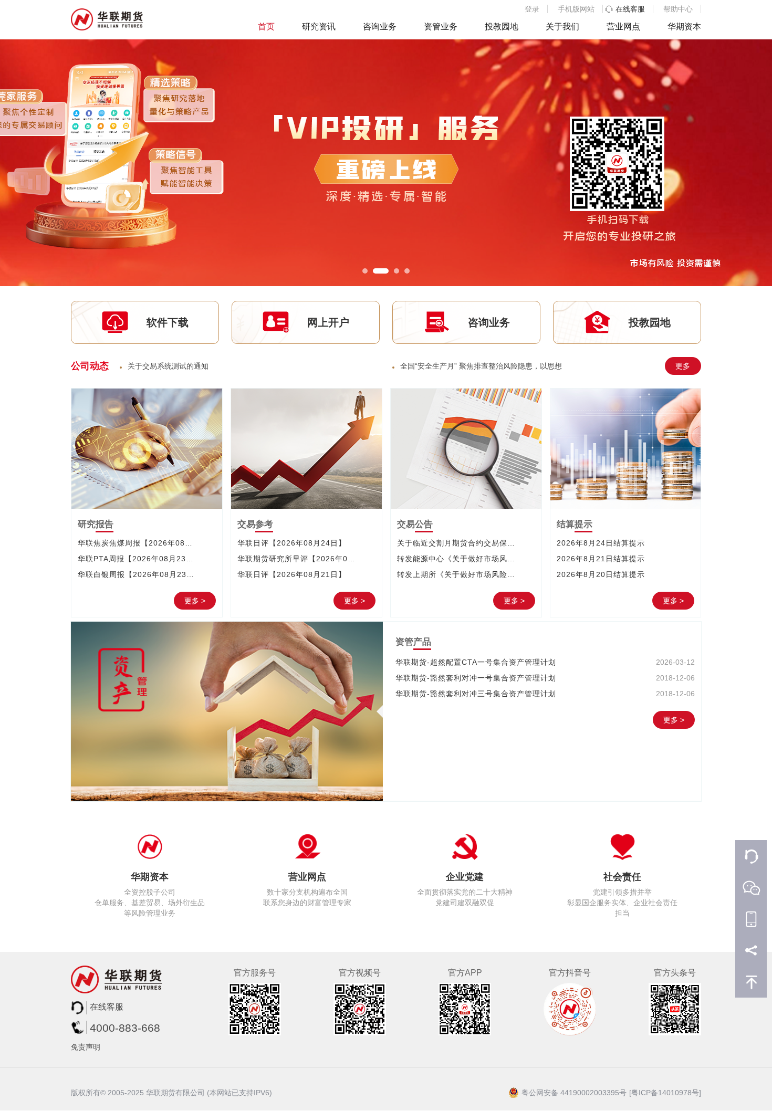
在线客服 (630, 9)
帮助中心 (678, 9)
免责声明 (85, 1047)
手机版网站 (576, 9)
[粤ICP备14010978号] (665, 1092)
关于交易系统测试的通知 (168, 366)
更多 (682, 366)
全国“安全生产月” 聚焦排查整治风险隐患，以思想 (481, 366)
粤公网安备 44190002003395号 (574, 1092)
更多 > (194, 600)
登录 (532, 9)
